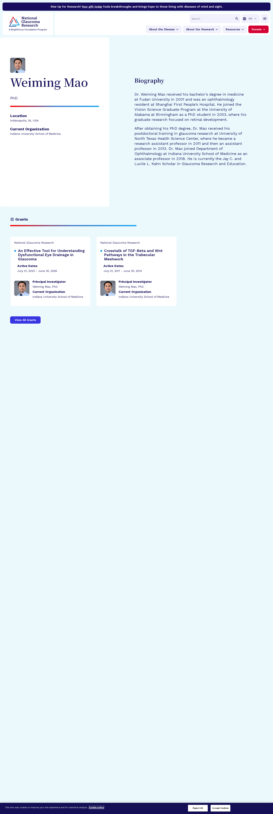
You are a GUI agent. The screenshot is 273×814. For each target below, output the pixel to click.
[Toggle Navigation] (265, 18)
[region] (136, 808)
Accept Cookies (220, 808)
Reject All (198, 808)
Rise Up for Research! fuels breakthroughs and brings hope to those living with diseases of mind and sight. (137, 6)
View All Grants (25, 320)
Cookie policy (96, 807)
